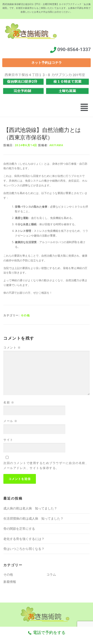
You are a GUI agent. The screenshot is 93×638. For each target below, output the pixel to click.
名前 (8, 402)
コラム (51, 574)
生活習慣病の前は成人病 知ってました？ (33, 518)
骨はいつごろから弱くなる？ (23, 549)
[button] (46, 62)
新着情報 (9, 581)
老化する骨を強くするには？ (23, 539)
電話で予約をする (49, 632)
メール (10, 421)
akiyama (56, 145)
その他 (25, 315)
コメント (12, 347)
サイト (8, 440)
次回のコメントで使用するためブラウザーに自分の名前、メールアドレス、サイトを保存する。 (45, 465)
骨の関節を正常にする (19, 528)
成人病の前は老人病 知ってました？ (30, 508)
